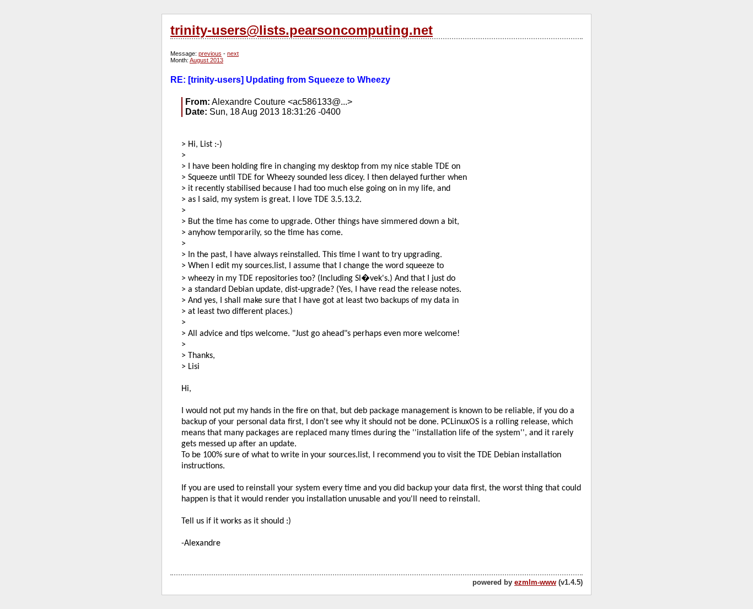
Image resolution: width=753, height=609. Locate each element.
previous (210, 53)
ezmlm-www (535, 582)
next (233, 53)
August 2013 (206, 60)
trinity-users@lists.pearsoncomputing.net (301, 30)
